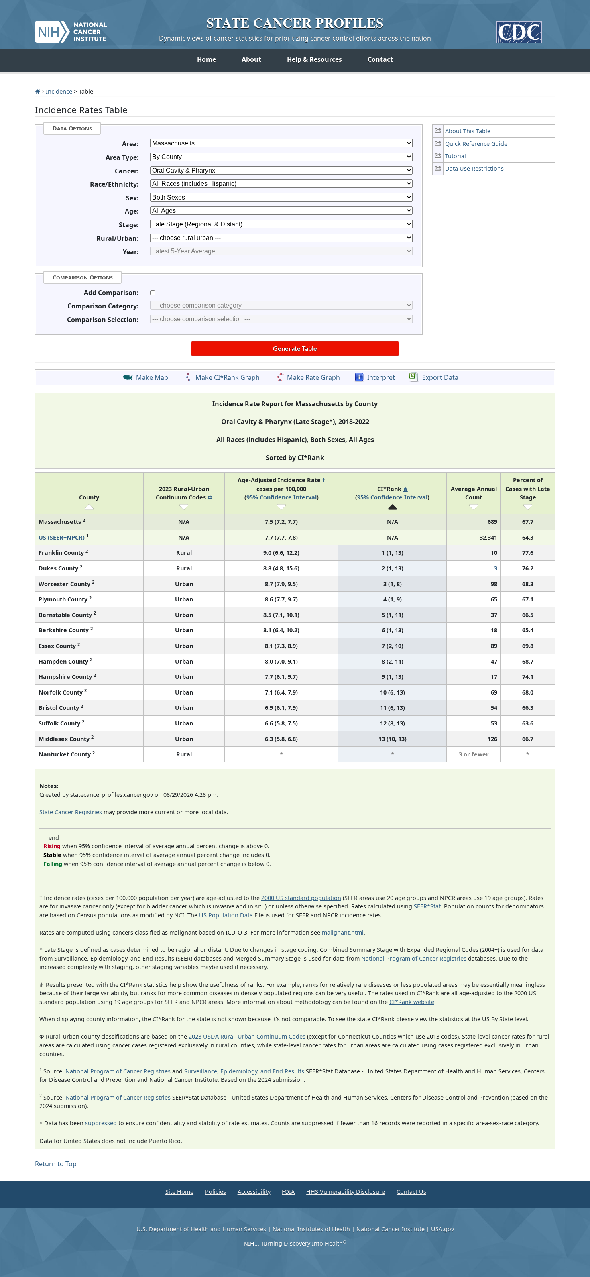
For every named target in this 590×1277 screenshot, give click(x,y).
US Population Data (226, 915)
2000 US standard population (301, 898)
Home (206, 59)
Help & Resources (314, 59)
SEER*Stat (427, 906)
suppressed (101, 1123)
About (251, 59)
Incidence (59, 91)
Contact (380, 59)
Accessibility (254, 1192)
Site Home (179, 1192)
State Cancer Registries (70, 812)
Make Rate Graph (313, 377)
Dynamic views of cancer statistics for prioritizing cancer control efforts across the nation (295, 38)
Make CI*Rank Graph (227, 377)
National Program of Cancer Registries (413, 958)
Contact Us (411, 1192)
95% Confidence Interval (281, 497)
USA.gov (442, 1229)
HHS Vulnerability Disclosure (345, 1192)
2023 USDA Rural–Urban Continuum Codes (247, 1036)
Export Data (440, 377)
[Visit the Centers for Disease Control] (519, 29)
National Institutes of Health (311, 1229)
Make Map (152, 377)
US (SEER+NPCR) (62, 537)
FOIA (288, 1192)
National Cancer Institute (390, 1229)
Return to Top (56, 1163)
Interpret (381, 377)
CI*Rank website (411, 1002)
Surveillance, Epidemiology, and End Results (244, 1071)
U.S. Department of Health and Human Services (201, 1229)
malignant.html (343, 932)
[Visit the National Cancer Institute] (71, 28)
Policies (215, 1192)
